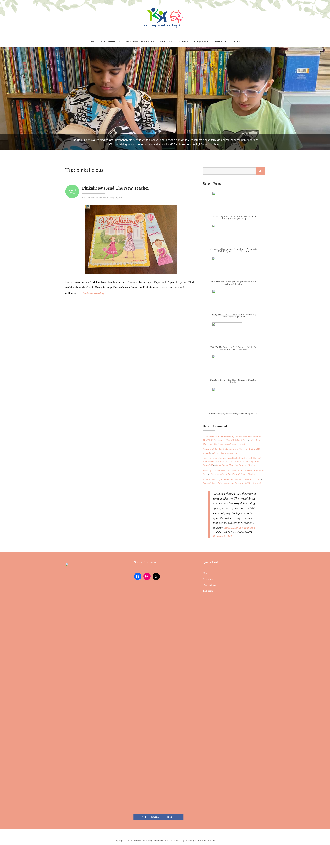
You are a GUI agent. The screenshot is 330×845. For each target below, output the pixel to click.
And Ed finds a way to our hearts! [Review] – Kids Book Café (231, 479)
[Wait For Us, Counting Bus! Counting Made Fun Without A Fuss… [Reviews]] (234, 335)
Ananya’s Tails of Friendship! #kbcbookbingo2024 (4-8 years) (232, 482)
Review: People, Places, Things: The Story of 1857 (233, 413)
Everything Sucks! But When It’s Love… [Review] (233, 474)
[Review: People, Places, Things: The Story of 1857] (234, 401)
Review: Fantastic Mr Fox (225, 452)
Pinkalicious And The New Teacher (115, 188)
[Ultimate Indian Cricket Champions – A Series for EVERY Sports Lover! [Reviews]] (234, 237)
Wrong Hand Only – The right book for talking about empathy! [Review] (233, 315)
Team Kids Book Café (95, 197)
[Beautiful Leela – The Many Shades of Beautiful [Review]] (234, 368)
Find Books (109, 41)
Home (90, 41)
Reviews (166, 41)
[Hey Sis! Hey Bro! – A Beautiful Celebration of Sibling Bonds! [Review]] (234, 204)
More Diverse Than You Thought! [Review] (236, 465)
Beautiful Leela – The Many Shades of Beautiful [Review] (233, 381)
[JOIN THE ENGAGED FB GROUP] (165, 832)
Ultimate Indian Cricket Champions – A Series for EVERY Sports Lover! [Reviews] (234, 250)
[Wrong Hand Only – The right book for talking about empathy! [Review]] (234, 303)
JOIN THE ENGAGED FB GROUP (158, 816)
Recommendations (140, 41)
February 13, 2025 (223, 536)
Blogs (183, 41)
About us (208, 579)
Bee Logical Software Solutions (200, 840)
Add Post (221, 41)
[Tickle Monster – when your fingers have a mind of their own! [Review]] (234, 270)
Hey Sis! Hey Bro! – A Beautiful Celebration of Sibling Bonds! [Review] (234, 217)
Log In (239, 41)
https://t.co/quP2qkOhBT (239, 527)
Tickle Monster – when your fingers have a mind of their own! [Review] (233, 282)
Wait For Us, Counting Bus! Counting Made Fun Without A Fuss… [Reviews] (233, 348)
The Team (208, 590)
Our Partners (209, 584)
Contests (201, 41)
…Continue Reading (92, 293)
